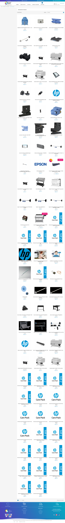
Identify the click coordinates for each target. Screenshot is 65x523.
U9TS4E (25, 244)
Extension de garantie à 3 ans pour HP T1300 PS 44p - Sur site (24, 458)
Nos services (24, 512)
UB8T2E (56, 459)
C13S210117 (56, 28)
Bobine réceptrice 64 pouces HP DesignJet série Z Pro (25, 350)
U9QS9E (40, 477)
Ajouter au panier (23, 25)
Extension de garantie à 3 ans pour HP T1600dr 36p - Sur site (56, 458)
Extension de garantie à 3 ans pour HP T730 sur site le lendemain (40, 279)
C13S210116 (56, 46)
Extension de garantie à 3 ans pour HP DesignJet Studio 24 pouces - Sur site (40, 440)
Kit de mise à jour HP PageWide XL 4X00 (40, 99)
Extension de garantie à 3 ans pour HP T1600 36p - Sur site (40, 458)
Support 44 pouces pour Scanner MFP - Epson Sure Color (56, 189)
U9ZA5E (56, 423)
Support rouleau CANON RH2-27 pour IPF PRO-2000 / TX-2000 (24, 207)
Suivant (23, 500)
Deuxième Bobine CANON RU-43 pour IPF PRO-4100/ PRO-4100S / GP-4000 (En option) (56, 64)
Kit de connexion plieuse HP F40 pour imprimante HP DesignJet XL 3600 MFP (56, 100)
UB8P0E (40, 459)
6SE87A (56, 101)
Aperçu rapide (26, 25)
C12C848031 (56, 82)
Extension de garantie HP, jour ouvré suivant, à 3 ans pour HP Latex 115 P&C (25, 243)
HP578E (25, 459)
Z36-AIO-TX (56, 172)
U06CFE (40, 387)
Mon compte (40, 513)
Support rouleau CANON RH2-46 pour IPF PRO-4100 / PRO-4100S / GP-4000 (56, 207)
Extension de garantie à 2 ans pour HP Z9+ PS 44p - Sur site (56, 422)
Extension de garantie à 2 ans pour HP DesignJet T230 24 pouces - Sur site (40, 386)
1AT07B (40, 100)
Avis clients (24, 513)
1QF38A (40, 333)
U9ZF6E (25, 441)
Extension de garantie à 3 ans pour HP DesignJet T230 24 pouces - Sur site (56, 476)
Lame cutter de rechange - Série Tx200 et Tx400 (25, 117)
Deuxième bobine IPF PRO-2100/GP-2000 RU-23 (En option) (40, 64)
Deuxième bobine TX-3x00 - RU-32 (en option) (40, 81)
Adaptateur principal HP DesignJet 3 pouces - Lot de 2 (25, 28)
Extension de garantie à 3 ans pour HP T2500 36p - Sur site (40, 493)
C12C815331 (40, 136)
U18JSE (25, 405)
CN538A (25, 29)
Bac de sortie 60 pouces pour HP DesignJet (25, 332)
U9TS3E (56, 226)
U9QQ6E (25, 477)
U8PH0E (40, 280)
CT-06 (56, 118)
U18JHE (56, 387)
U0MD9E (40, 495)
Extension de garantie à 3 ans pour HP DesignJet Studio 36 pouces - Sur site (56, 440)
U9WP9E (40, 405)
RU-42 (56, 369)
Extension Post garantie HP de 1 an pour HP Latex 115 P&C (40, 243)
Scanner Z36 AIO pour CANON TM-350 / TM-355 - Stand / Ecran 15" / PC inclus (40, 225)
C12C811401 (25, 100)
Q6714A (25, 333)
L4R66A (25, 172)
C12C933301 (25, 47)
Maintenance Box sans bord (56, 45)
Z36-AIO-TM (40, 226)
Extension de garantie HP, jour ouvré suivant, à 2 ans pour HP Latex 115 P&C (56, 225)
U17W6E (56, 441)
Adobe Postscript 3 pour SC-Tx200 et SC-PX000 (40, 27)
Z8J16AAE (40, 262)
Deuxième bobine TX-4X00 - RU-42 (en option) (56, 368)
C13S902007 (25, 118)
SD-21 (25, 190)
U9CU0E (25, 387)
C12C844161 (56, 190)
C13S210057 (40, 46)
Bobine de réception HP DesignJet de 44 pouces (40, 332)
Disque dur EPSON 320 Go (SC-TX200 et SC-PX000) (56, 81)
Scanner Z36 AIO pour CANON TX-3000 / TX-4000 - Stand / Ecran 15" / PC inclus (56, 171)
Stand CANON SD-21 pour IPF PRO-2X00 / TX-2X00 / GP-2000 (25, 189)
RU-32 (40, 82)
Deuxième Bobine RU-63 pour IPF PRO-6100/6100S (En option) (25, 82)
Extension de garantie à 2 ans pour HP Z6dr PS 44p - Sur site (25, 422)
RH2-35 (56, 154)
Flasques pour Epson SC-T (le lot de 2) (25, 99)
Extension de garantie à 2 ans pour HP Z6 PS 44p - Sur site (56, 404)
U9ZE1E (25, 423)
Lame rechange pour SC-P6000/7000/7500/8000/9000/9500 (40, 135)
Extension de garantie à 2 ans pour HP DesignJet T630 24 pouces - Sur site (56, 386)
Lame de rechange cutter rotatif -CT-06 (56, 117)
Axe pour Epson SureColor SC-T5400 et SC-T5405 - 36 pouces (25, 46)
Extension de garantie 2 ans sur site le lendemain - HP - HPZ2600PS (24, 386)
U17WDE (40, 441)
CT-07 (40, 118)
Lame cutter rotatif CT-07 (40, 117)
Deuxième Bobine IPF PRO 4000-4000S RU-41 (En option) (56, 350)
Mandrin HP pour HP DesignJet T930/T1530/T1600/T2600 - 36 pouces (24, 171)
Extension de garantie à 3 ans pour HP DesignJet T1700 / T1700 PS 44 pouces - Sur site (25, 476)
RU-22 (40, 369)
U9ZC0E (40, 423)
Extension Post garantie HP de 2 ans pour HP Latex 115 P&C (56, 243)
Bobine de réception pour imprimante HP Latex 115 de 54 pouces (56, 332)
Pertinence (56, 12)
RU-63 (25, 83)
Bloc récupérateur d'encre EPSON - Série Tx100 (40, 45)
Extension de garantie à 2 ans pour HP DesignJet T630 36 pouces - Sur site (25, 404)
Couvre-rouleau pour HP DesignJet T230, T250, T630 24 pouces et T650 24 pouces (40, 350)
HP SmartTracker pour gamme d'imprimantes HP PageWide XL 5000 (40, 261)
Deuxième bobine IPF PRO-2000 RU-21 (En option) (25, 368)
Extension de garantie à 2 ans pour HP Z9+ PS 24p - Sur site (40, 422)
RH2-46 (56, 208)
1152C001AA (25, 369)
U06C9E (56, 477)
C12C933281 (40, 298)
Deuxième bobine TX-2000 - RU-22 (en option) (40, 368)
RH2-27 (25, 208)
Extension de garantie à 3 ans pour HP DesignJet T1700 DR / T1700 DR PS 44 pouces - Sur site (40, 476)
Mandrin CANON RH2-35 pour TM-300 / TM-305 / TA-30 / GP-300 (56, 153)
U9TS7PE (40, 244)
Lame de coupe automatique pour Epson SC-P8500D (56, 27)
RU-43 (56, 65)
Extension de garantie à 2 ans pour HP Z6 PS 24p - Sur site (40, 404)
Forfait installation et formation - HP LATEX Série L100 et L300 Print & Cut (25, 261)
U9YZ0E (56, 405)
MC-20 (25, 64)
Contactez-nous (40, 512)
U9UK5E (25, 262)
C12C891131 (40, 28)
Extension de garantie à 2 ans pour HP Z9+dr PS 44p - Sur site (24, 440)
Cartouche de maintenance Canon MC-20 (25, 63)
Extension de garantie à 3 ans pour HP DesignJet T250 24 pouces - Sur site (25, 493)
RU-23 (40, 65)
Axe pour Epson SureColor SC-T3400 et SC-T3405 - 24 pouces (40, 297)
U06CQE (25, 495)
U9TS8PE (56, 244)
